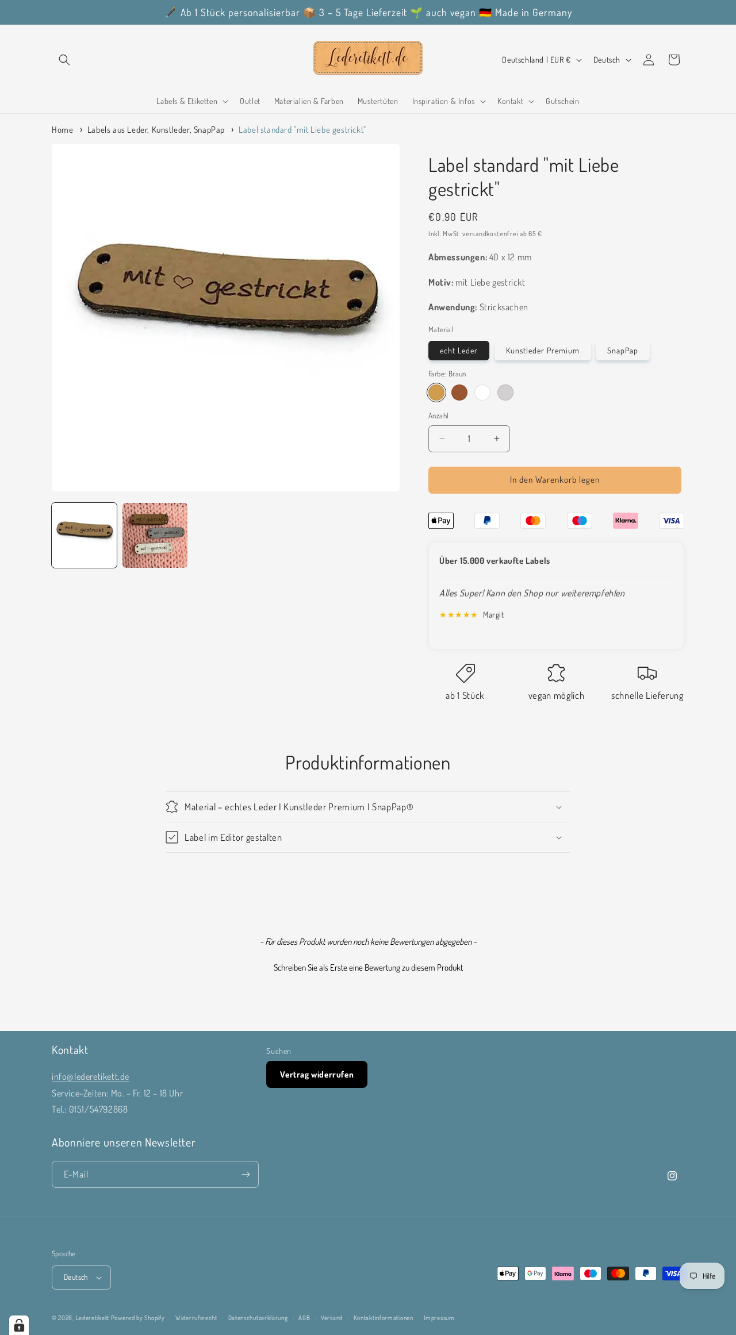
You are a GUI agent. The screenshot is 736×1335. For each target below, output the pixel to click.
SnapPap (622, 350)
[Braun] (436, 392)
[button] (64, 59)
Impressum (439, 1318)
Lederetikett (92, 1318)
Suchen (279, 1051)
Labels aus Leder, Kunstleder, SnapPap (156, 129)
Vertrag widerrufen (317, 1074)
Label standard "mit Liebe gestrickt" (302, 129)
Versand (332, 1318)
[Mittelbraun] (459, 392)
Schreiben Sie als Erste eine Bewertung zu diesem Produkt (368, 967)
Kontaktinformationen (383, 1318)
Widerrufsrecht (196, 1318)
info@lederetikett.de (90, 1076)
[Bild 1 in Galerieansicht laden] (84, 535)
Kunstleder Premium (543, 350)
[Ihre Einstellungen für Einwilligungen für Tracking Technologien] (19, 1325)
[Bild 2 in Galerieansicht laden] (154, 535)
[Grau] (505, 392)
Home (62, 129)
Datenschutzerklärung (258, 1318)
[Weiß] (482, 392)
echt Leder (459, 350)
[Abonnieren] (245, 1174)
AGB (304, 1318)
